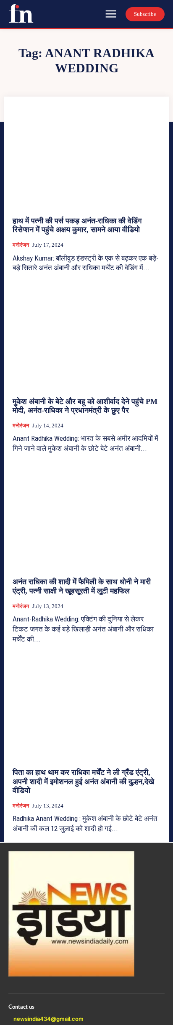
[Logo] (21, 13)
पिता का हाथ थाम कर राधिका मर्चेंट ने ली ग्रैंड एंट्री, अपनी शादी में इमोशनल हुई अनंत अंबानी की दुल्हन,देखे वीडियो (83, 781)
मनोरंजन (21, 245)
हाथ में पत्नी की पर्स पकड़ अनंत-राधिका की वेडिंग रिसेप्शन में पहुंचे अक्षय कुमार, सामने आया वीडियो (77, 225)
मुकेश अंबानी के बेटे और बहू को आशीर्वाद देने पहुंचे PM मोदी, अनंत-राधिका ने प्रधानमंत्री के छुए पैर (85, 406)
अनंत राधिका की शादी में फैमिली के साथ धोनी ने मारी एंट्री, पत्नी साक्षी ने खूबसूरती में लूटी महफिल (82, 586)
